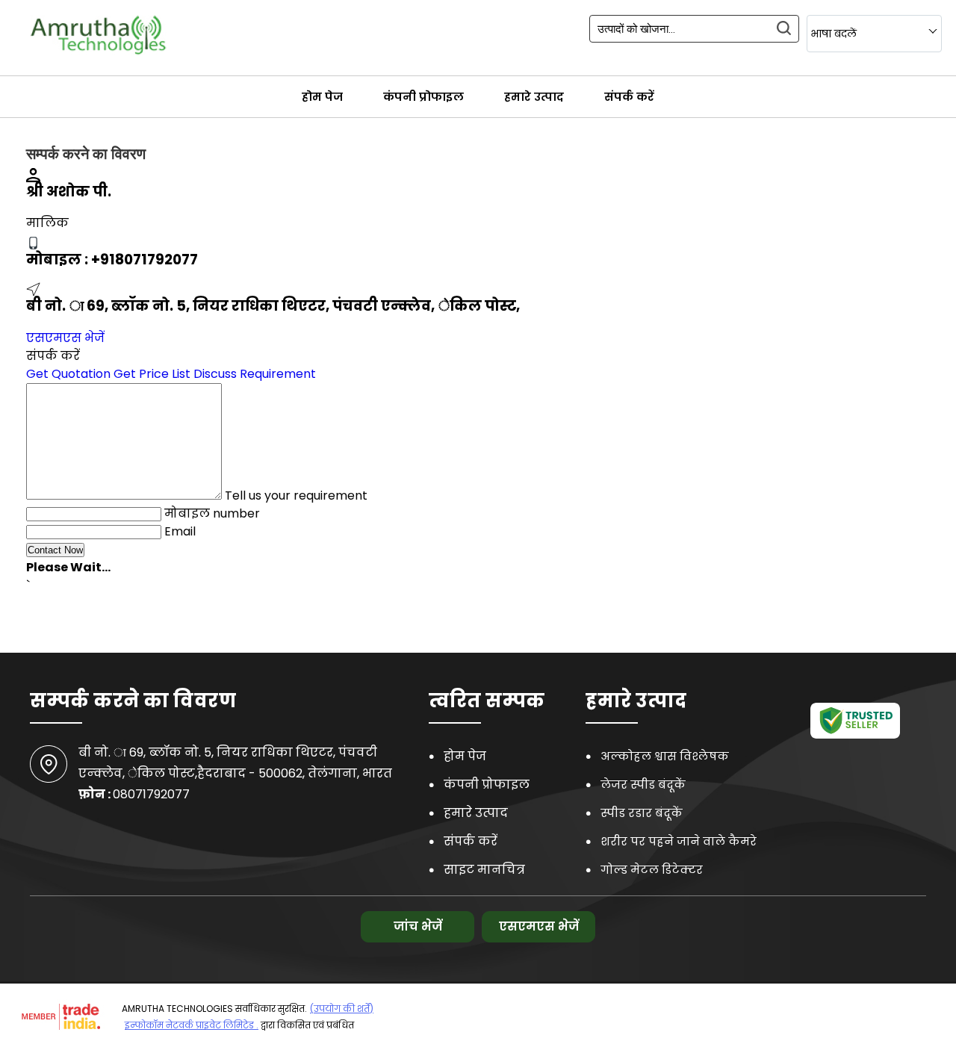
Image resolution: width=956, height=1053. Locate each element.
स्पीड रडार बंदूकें (641, 813)
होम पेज (322, 97)
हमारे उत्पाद (534, 97)
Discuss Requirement (254, 373)
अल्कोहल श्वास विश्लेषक (664, 756)
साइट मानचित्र (484, 869)
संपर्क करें (629, 97)
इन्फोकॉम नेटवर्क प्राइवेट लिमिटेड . (191, 1025)
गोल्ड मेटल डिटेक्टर (651, 870)
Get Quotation (68, 373)
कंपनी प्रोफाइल (423, 97)
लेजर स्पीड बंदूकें (643, 784)
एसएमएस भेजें (65, 338)
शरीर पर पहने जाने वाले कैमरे (678, 841)
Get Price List (152, 373)
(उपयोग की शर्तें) (341, 1008)
